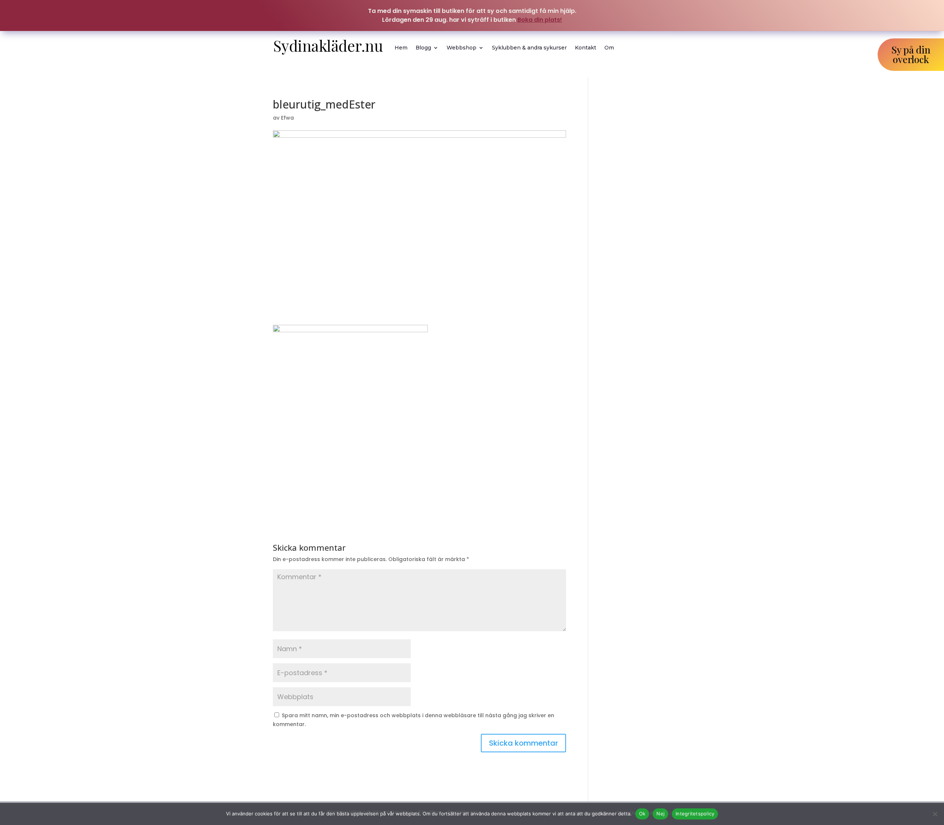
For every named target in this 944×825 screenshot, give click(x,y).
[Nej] (934, 814)
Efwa (287, 117)
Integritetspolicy (695, 814)
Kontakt (585, 47)
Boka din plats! (539, 20)
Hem (401, 47)
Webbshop (461, 47)
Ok (642, 814)
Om (609, 47)
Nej (660, 814)
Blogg (423, 47)
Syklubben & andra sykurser (529, 47)
